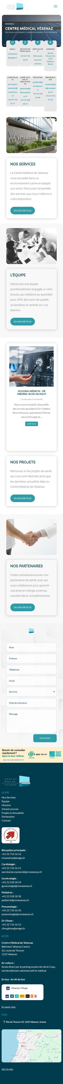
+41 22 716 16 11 (11, 867)
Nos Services (9, 797)
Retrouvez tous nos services (37, 60)
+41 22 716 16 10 (11, 910)
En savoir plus (22, 210)
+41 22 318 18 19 (11, 882)
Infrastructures (10, 808)
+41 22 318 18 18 (11, 896)
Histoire (6, 805)
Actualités (37, 399)
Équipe (5, 801)
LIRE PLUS (31, 424)
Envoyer (45, 738)
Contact (6, 820)
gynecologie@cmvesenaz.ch (25, 92)
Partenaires (8, 816)
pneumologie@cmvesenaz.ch (50, 88)
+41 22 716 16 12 (11, 924)
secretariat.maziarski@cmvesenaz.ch (22, 871)
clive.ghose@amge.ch (13, 928)
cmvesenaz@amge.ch (13, 857)
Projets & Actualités (13, 812)
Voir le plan (7, 1069)
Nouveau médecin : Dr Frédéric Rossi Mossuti (31, 392)
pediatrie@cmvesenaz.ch (38, 86)
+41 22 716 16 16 (11, 853)
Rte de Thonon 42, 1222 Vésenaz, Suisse (50, 58)
